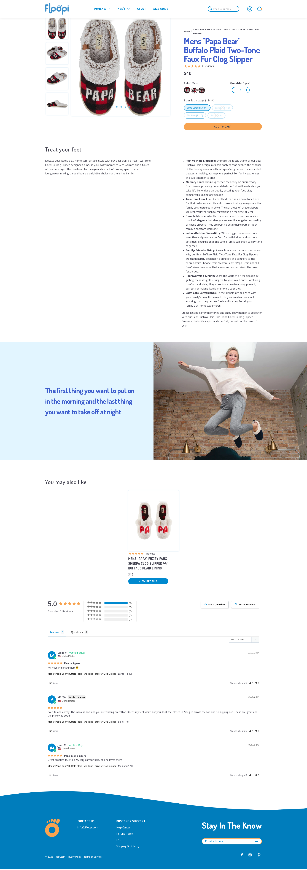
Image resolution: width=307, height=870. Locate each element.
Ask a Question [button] (216, 604)
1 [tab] (112, 107)
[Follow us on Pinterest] (258, 856)
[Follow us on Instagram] (250, 856)
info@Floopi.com (87, 827)
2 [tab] (117, 107)
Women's (99, 8)
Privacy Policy (74, 856)
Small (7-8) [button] (218, 115)
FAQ (119, 840)
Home (187, 31)
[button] (251, 683)
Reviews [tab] (54, 632)
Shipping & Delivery (127, 846)
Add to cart (223, 126)
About (141, 8)
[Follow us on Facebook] (242, 856)
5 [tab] (129, 107)
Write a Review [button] (247, 604)
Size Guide (160, 8)
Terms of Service (93, 856)
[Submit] (212, 9)
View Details (148, 581)
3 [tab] (121, 107)
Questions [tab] (77, 632)
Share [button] (55, 683)
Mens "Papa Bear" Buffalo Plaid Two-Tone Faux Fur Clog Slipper (82, 673)
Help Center (123, 827)
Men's (121, 8)
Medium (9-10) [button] (196, 115)
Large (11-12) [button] (224, 107)
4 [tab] (125, 107)
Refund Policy (124, 833)
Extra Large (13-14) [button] (199, 107)
